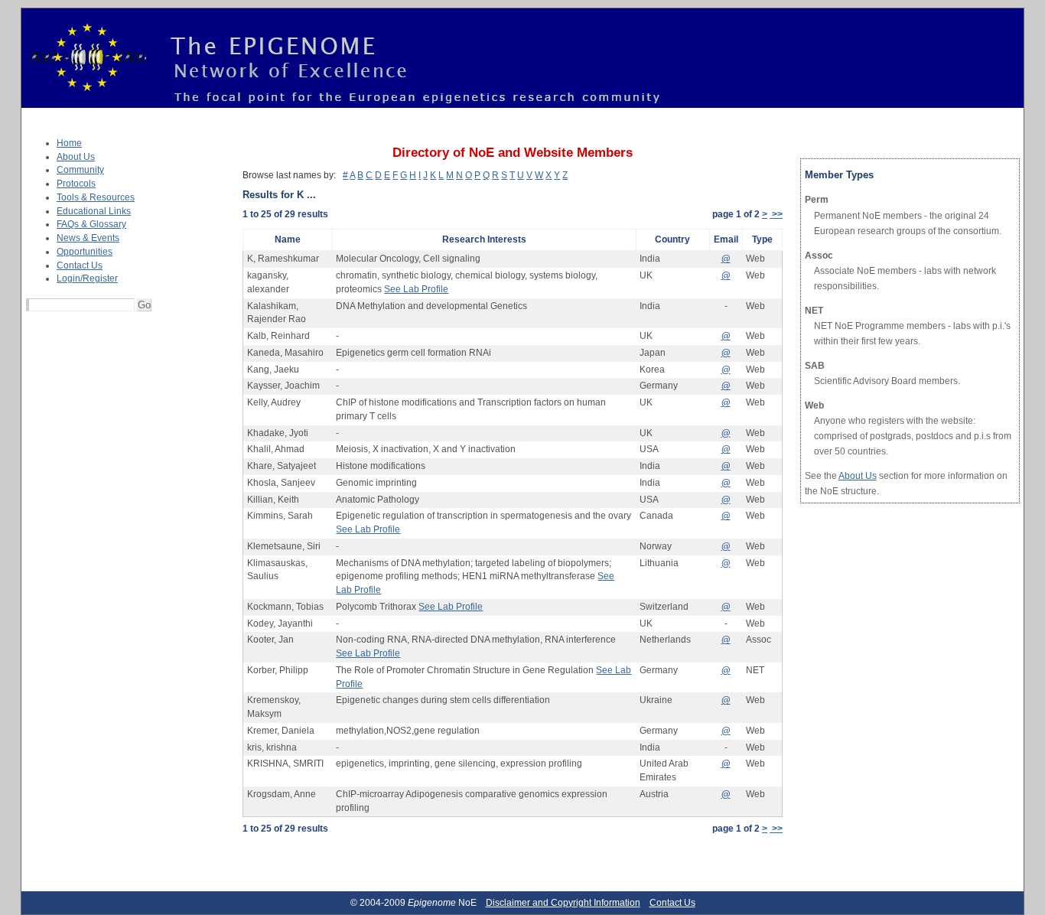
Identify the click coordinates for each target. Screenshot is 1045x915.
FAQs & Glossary (91, 224)
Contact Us (80, 265)
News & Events (88, 238)
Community (80, 169)
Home (69, 143)
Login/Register (87, 278)
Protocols (76, 183)
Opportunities (84, 251)
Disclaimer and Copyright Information (563, 902)
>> (776, 214)
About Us (76, 156)
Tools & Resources (96, 197)
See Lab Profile (416, 289)
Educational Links (94, 211)
